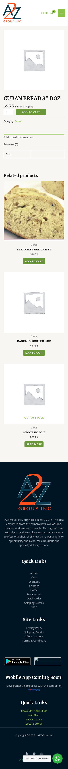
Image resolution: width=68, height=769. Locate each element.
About (34, 573)
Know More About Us (34, 711)
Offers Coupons (34, 636)
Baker (18, 121)
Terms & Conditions (34, 640)
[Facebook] (34, 753)
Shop (34, 607)
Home (34, 590)
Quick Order (34, 598)
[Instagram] (41, 753)
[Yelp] (26, 753)
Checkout (34, 581)
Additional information (19, 137)
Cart (34, 577)
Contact (34, 586)
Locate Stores (34, 723)
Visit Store (34, 715)
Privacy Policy (34, 628)
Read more (34, 444)
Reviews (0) (11, 144)
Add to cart (31, 112)
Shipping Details (34, 603)
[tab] (34, 137)
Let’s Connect (34, 719)
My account (34, 594)
